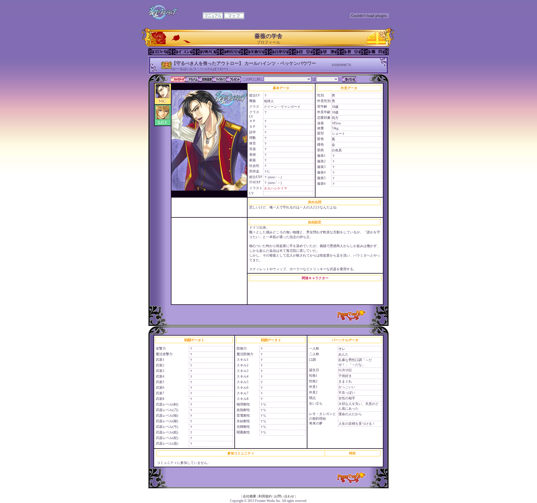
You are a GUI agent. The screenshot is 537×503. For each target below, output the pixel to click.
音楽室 (280, 51)
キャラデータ (178, 79)
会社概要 (249, 496)
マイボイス (220, 79)
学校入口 (208, 51)
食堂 (305, 51)
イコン (184, 51)
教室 (353, 51)
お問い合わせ (284, 496)
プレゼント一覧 (234, 79)
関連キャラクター (315, 278)
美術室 (256, 51)
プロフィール (160, 51)
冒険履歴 (206, 79)
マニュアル (213, 15)
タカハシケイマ (275, 188)
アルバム (192, 79)
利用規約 (265, 496)
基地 (329, 51)
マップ (234, 15)
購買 (377, 51)
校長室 (232, 51)
